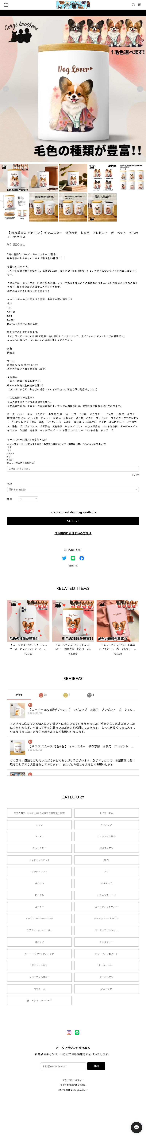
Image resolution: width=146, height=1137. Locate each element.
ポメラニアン (106, 848)
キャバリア (106, 824)
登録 (96, 1066)
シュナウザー (39, 848)
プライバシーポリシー (73, 1080)
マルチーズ (106, 883)
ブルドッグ (106, 988)
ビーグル (39, 895)
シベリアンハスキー (39, 977)
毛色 (9, 483)
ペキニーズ (39, 988)
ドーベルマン (106, 977)
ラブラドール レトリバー (39, 930)
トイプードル (106, 813)
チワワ (39, 824)
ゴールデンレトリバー (106, 906)
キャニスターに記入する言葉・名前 (28, 439)
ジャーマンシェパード (106, 953)
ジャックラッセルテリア (106, 918)
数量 (9, 499)
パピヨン (39, 883)
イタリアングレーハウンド (39, 918)
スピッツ (39, 942)
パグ (106, 871)
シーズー (39, 836)
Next (140, 89)
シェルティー (106, 942)
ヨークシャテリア (106, 836)
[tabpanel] (73, 89)
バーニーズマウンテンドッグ (39, 953)
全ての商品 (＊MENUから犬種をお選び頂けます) (39, 813)
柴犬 (106, 859)
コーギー (39, 906)
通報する (73, 565)
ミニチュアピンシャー (106, 930)
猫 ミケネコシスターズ (39, 1000)
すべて (19, 695)
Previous (6, 89)
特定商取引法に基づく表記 (73, 1085)
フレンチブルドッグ (39, 859)
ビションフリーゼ (106, 895)
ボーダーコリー (106, 965)
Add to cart (73, 521)
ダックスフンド (40, 871)
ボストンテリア (40, 965)
